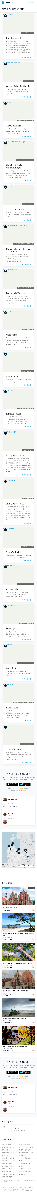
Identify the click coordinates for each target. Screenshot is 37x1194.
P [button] (26, 849)
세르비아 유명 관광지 (25, 1158)
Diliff (25, 81)
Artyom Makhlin (22, 287)
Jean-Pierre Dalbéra (22, 120)
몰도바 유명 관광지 (24, 1144)
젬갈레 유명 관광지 (24, 1166)
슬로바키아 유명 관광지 (26, 1147)
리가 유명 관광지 (24, 1174)
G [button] (28, 856)
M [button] (10, 849)
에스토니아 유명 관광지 (8, 1158)
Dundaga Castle (14, 628)
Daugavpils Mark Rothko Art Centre (18, 250)
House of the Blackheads (18, 86)
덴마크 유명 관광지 (24, 1150)
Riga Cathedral (13, 38)
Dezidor (24, 32)
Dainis (24, 329)
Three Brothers (13, 125)
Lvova (24, 204)
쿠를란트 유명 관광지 (25, 1169)
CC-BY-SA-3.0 (29, 371)
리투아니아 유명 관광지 (8, 1160)
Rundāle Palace (13, 413)
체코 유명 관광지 (24, 1155)
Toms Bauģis (24, 744)
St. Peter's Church (15, 209)
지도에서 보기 (26, 57)
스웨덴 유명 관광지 (7, 1171)
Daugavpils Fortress (16, 293)
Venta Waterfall (13, 552)
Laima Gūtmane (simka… (20, 243)
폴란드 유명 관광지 (7, 1169)
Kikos (24, 450)
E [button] (18, 849)
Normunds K (23, 623)
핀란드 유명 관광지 (7, 1163)
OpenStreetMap (22, 865)
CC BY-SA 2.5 (30, 32)
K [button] (24, 850)
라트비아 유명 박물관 (8, 1147)
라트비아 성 (5, 1150)
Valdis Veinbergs (22, 584)
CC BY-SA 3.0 (30, 81)
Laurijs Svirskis (21, 663)
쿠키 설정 (19, 1189)
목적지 (21, 1187)
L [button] (25, 852)
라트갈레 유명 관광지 (25, 1171)
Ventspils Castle (14, 749)
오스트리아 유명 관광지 (26, 1152)
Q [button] (19, 853)
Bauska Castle (13, 707)
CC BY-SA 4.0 (30, 287)
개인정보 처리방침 (12, 1189)
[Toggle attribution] (34, 866)
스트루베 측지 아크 (15, 455)
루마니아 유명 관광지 (25, 1160)
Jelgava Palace (13, 589)
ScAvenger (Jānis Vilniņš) (20, 702)
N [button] (17, 851)
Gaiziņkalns (11, 668)
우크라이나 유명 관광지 (8, 1174)
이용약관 (26, 1187)
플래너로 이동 (31, 2)
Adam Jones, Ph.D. (21, 160)
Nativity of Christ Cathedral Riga (14, 166)
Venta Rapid (12, 376)
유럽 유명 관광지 (6, 1144)
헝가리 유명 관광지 (7, 1177)
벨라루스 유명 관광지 (8, 1166)
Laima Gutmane (22, 408)
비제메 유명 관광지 (24, 1163)
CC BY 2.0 (30, 120)
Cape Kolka (11, 334)
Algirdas (23, 371)
